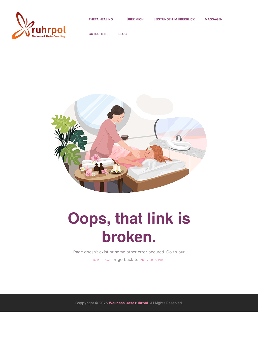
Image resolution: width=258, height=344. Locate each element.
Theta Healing (101, 19)
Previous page (153, 260)
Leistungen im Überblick (174, 19)
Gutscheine (98, 34)
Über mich (135, 19)
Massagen (213, 19)
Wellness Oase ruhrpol (128, 303)
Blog (122, 34)
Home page (101, 260)
